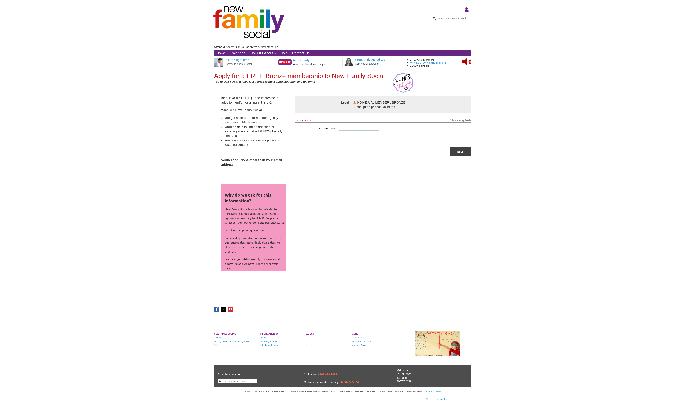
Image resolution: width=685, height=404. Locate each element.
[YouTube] (230, 309)
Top (669, 388)
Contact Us (357, 337)
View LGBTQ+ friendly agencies (428, 62)
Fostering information (270, 341)
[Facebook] (216, 309)
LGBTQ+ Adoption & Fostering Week (231, 341)
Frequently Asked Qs (370, 59)
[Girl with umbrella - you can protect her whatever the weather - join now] (437, 355)
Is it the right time (237, 60)
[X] (223, 309)
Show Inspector (437, 399)
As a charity (301, 60)
